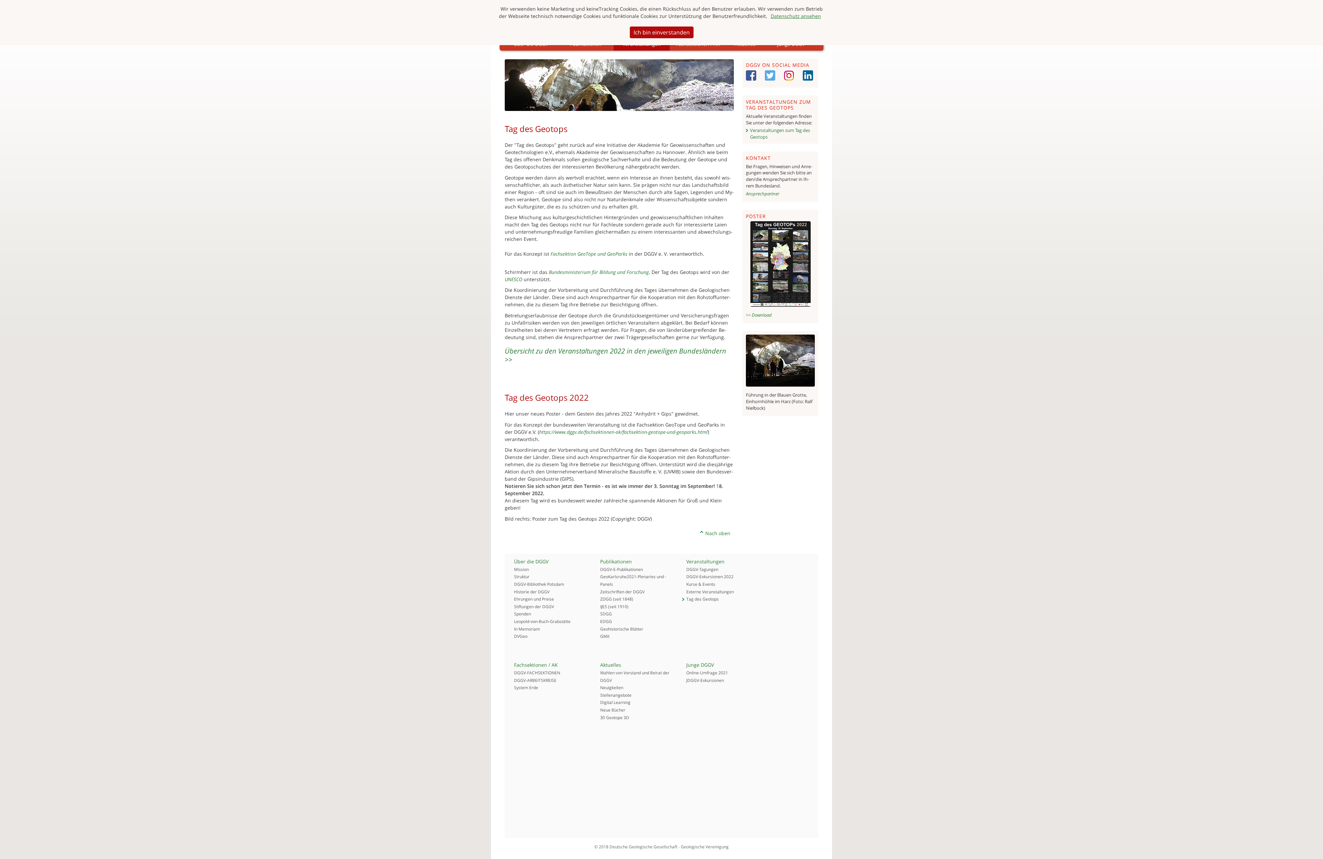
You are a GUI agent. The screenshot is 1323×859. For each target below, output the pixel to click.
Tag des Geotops (702, 599)
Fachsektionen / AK (536, 665)
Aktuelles (610, 665)
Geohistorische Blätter (621, 629)
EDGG (606, 621)
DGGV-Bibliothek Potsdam (539, 584)
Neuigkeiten (611, 688)
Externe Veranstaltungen (710, 592)
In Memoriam (527, 629)
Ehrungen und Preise (534, 599)
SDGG (606, 614)
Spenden (522, 614)
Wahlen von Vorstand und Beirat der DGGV (634, 676)
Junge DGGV (700, 665)
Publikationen (616, 561)
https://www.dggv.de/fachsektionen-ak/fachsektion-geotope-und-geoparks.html (623, 432)
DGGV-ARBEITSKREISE (535, 680)
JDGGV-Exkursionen (705, 680)
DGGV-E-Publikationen (621, 569)
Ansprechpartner (762, 194)
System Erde (526, 688)
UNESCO (513, 279)
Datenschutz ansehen (796, 16)
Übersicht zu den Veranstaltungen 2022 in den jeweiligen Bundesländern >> (615, 355)
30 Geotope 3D (614, 717)
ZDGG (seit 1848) (616, 599)
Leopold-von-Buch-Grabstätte (542, 621)
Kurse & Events (700, 584)
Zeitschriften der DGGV (622, 592)
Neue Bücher (612, 710)
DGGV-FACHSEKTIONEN (537, 673)
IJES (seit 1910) (614, 607)
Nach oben (717, 533)
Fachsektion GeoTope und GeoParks (589, 253)
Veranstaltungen (705, 561)
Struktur (522, 577)
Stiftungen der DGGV (534, 607)
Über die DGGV (531, 561)
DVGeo (520, 636)
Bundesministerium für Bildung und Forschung (599, 272)
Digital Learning (615, 702)
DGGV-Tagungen (702, 569)
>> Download (759, 315)
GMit (604, 636)
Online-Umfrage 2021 (707, 673)
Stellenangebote (616, 695)
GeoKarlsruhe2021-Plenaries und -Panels (633, 580)
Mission (521, 569)
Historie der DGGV (532, 592)
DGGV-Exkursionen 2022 (710, 577)
